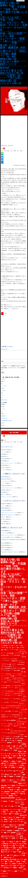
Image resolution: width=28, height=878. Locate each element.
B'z (17, 645)
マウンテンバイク (4, 723)
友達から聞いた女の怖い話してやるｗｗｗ (10, 551)
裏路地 (24, 841)
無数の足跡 (21, 811)
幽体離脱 (3, 404)
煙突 (24, 811)
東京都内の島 (3, 793)
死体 (15, 150)
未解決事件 (7, 791)
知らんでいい (21, 819)
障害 (13, 857)
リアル (2, 521)
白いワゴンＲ (4, 469)
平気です (11, 774)
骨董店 (15, 867)
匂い (12, 749)
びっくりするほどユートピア (8, 668)
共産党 (17, 745)
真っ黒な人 (3, 467)
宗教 (14, 42)
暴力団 (11, 789)
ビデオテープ (4, 716)
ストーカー (8, 695)
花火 (7, 838)
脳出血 (2, 832)
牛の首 (5, 813)
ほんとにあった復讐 (5, 77)
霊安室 (18, 861)
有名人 (15, 789)
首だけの (22, 865)
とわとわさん (20, 664)
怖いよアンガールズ (21, 781)
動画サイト (8, 750)
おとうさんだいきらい (5, 481)
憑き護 (17, 785)
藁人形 (21, 838)
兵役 (20, 746)
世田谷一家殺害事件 (15, 738)
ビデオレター (11, 716)
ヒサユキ (3, 714)
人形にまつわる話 (9, 17)
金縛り (23, 851)
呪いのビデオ (21, 753)
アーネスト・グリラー (5, 675)
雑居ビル (2, 861)
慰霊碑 (13, 785)
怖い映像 (24, 32)
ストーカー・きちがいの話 (13, 28)
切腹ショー (3, 494)
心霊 (7, 779)
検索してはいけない (4, 795)
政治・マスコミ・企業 (14, 25)
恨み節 (2, 422)
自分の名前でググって (20, 832)
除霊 (24, 855)
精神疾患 (2, 826)
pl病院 (10, 647)
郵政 (20, 851)
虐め (25, 837)
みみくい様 (3, 670)
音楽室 (14, 863)
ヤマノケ (2, 729)
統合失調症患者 (3, 830)
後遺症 (26, 777)
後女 (22, 778)
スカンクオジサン (18, 693)
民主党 (22, 804)
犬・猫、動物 (17, 19)
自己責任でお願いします (14, 13)
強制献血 (23, 776)
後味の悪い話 (8, 80)
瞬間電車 (15, 819)
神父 (11, 821)
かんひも (22, 654)
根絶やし (18, 793)
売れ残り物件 (4, 458)
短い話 (5, 821)
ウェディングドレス (17, 678)
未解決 (2, 791)
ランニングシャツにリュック (17, 731)
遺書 (20, 849)
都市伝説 (4, 68)
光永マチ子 (23, 742)
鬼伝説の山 (3, 547)
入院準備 (23, 744)
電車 (11, 861)
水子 (6, 806)
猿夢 (10, 813)
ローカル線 (16, 736)
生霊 (7, 817)
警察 (1, 845)
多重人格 (3, 763)
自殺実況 (17, 835)
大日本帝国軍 (13, 763)
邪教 (2, 454)
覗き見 (14, 843)
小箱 (14, 771)
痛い (21, 817)
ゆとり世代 (17, 670)
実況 (17, 767)
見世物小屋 (5, 843)
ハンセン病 (24, 709)
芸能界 (13, 838)
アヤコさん (8, 674)
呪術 (14, 755)
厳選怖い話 (6, 5)
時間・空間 (11, 9)
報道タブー (21, 761)
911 (14, 645)
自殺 (22, 833)
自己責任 (19, 834)
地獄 (23, 757)
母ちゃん (17, 802)
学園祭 (9, 767)
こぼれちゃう (14, 660)
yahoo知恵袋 (22, 647)
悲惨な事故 (4, 785)
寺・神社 (11, 56)
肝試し (25, 830)
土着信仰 (19, 757)
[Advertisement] (14, 130)
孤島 (6, 767)
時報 (16, 787)
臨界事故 (13, 832)
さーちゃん (22, 662)
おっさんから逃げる (17, 652)
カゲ (2, 411)
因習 (7, 757)
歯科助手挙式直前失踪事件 (8, 797)
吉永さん (2, 753)
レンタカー (21, 734)
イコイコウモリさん (18, 675)
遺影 (18, 849)
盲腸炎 (5, 819)
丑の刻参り (3, 738)
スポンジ (20, 695)
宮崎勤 (20, 767)
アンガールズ (14, 673)
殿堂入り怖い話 (9, 3)
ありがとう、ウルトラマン (6, 496)
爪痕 (1, 813)
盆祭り (2, 819)
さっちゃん (21, 660)
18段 (2, 645)
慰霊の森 (9, 785)
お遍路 (26, 652)
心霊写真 (18, 779)
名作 (7, 753)
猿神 (13, 813)
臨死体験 (8, 832)
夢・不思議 (18, 6)
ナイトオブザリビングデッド (13, 705)
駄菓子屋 (11, 867)
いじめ (16, 649)
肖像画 (21, 830)
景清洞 (2, 460)
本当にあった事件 (9, 61)
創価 (11, 748)
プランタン (20, 716)
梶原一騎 (22, 793)
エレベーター (21, 680)
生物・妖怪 (19, 47)
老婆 (13, 830)
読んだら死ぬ (22, 843)
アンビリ (20, 674)
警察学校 (10, 845)
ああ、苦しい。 (5, 649)
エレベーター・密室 (12, 38)
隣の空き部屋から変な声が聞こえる (10, 859)
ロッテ (8, 736)
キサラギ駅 (3, 685)
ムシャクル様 (20, 724)
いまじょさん (22, 651)
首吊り (2, 867)
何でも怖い (16, 78)
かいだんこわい (5, 655)
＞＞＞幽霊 (14, 871)
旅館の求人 (3, 523)
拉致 (26, 785)
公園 (14, 746)
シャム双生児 (21, 691)
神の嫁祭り (3, 490)
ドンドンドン (3, 705)
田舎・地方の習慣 (11, 33)
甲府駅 (14, 817)
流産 (19, 809)
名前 (2, 361)
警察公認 (5, 845)
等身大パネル (12, 825)
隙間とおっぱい (8, 857)
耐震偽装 (17, 830)
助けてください (21, 748)
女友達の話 (3, 415)
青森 (21, 861)
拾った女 (3, 549)
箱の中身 (3, 543)
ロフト (12, 736)
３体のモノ (3, 379)
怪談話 (20, 783)
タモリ (2, 698)
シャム (15, 690)
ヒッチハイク (4, 532)
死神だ (12, 801)
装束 (17, 841)
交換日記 (9, 740)
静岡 (24, 861)
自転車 (21, 836)
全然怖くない (3, 745)
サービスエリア (10, 691)
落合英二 (17, 837)
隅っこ (2, 857)
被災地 (11, 841)
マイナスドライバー (22, 721)
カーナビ (23, 681)
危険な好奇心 (4, 449)
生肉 (1, 817)
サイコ (20, 16)
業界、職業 (7, 47)
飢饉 (14, 865)
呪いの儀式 (3, 755)
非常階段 (2, 863)
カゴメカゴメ (17, 682)
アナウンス (3, 673)
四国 (1, 757)
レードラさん (3, 736)
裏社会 (20, 841)
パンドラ (24, 712)
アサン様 (23, 671)
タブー (25, 696)
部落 (17, 851)
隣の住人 (3, 425)
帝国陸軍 (2, 774)
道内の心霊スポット (6, 849)
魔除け (5, 871)
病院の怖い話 (8, 59)
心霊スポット (12, 780)
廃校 (8, 776)
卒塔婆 (19, 751)
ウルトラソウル (3, 679)
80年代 (9, 645)
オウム (2, 681)
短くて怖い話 (22, 61)
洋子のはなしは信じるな (13, 809)
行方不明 (7, 841)
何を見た (3, 406)
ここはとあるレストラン (5, 658)
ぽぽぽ (23, 668)
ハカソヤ (17, 707)
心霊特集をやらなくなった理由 (6, 781)
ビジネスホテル (16, 714)
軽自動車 (11, 847)
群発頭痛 (9, 830)
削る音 (2, 413)
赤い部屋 (22, 845)
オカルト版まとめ (11, 70)
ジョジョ (7, 693)
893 (12, 645)
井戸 (6, 740)
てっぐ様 (8, 664)
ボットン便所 (3, 720)
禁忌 (1, 824)
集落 (25, 859)
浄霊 (25, 809)
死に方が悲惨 (18, 797)
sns (13, 647)
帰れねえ (7, 774)
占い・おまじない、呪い (13, 22)
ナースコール (12, 707)
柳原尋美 (13, 793)
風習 (26, 863)
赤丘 (2, 393)
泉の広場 (5, 809)
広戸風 (2, 388)
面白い (6, 863)
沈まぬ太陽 (24, 807)
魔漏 (1, 870)
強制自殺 (3, 465)
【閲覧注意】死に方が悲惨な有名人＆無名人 (10, 539)
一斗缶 (25, 736)
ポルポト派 (18, 720)
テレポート (24, 700)
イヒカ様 (3, 390)
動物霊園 (2, 749)
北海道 (15, 750)
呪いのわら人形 (15, 753)
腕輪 (5, 832)
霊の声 (14, 861)
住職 (15, 740)
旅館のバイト (11, 787)
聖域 (2, 456)
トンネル (6, 702)
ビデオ (22, 714)
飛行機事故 (11, 865)
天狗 (5, 765)
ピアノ (16, 716)
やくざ (12, 670)
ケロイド (23, 685)
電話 (8, 861)
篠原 (2, 492)
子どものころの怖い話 (5, 31)
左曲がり (22, 770)
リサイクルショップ (12, 733)
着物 (12, 819)
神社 (21, 150)
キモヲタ (12, 685)
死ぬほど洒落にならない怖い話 (8, 0)
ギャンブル (18, 685)
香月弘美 (6, 867)
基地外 (13, 761)
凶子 (26, 746)
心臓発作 (3, 780)
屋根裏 (17, 770)
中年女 (21, 738)
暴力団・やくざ (8, 45)
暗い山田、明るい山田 (5, 789)
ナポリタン (24, 705)
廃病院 (11, 776)
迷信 (17, 847)
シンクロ (3, 409)
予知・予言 (7, 19)
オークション (10, 681)
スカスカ (11, 692)
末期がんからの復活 (19, 791)
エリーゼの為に (14, 679)
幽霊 (24, 774)
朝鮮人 (18, 789)
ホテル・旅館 (7, 36)
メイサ (2, 725)
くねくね (23, 656)
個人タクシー (15, 742)
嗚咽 (22, 755)
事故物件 (2, 740)
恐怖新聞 (24, 783)
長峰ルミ (4, 855)
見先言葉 (10, 843)
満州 (4, 811)
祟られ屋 (18, 821)
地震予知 (5, 761)
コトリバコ (3, 452)
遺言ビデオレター (5, 851)
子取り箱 (2, 767)
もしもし (8, 670)
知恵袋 (2, 821)
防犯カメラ (17, 855)
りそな (22, 670)
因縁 (4, 757)
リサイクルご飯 (3, 732)
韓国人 (10, 863)
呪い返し (8, 755)
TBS (18, 647)
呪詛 (17, 755)
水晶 (12, 806)
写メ (23, 745)
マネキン (15, 723)
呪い (10, 753)
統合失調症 (21, 828)
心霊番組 (15, 782)
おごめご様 (10, 653)
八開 (11, 745)
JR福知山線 (3, 647)
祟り (2, 383)
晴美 (19, 787)
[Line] (14, 153)
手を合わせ (22, 785)
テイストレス (23, 698)
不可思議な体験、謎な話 (6, 420)
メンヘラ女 (7, 726)
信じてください (3, 742)
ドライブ (21, 703)
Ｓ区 (18, 870)
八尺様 (8, 746)
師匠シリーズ (8, 64)
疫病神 (17, 817)
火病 (11, 811)
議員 (13, 845)
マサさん (10, 724)
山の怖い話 (20, 41)
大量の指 (23, 763)
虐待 (25, 839)
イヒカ (2, 677)
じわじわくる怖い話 (10, 83)
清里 (1, 811)
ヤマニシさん (22, 727)
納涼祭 (2, 381)
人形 (13, 740)
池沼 (19, 806)
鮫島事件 (9, 870)
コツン (16, 687)
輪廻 (14, 847)
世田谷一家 (8, 738)
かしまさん (17, 655)
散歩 (6, 787)
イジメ (24, 676)
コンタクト (22, 689)
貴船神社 (17, 845)
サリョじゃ (3, 690)
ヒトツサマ (3, 386)
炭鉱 (17, 811)
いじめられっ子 (21, 649)
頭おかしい (21, 863)
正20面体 (15, 795)
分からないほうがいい (5, 747)
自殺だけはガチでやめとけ (8, 836)
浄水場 (22, 809)
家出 (24, 769)
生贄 (4, 817)
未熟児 (25, 789)
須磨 (17, 863)
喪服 (20, 755)
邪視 (2, 530)
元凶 (19, 742)
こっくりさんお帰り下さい (5, 660)
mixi (7, 647)
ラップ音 (7, 729)
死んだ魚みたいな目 (21, 799)
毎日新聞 (22, 802)
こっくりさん (13, 658)
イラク (10, 677)
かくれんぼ (7, 150)
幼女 (15, 774)
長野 (8, 855)
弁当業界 (18, 776)
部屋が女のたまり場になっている (8, 514)
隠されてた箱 (4, 399)
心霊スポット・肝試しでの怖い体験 (14, 52)
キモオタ (8, 685)
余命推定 (19, 740)
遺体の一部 (14, 849)
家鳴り (2, 770)
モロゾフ (16, 726)
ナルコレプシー (5, 707)
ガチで (23, 683)
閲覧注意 (11, 855)
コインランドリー (11, 687)
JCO (22, 645)
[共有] (14, 162)
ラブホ (11, 729)
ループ (19, 732)
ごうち (2, 395)
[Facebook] (14, 158)
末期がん (12, 791)
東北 (7, 793)
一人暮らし (6, 41)
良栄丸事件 (3, 837)
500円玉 (5, 645)
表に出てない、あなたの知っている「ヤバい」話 (12, 66)
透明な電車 (25, 847)
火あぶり (7, 811)
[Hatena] (14, 160)
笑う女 (7, 824)
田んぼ (10, 817)
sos (15, 647)
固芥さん (14, 757)
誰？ (2, 397)
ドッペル (15, 702)
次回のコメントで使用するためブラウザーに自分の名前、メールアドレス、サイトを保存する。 (13, 367)
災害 (14, 811)
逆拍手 (20, 847)
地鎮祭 (24, 759)
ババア (16, 711)
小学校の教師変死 (9, 770)
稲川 (4, 825)
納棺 (16, 827)
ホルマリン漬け (23, 718)
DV (2, 150)
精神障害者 (12, 826)
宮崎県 (24, 767)
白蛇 (24, 817)
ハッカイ (22, 707)
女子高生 (22, 765)
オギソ (5, 682)
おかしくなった (3, 652)
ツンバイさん (16, 698)
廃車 (14, 776)
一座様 (21, 736)
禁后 (25, 823)
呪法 (12, 755)
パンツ (20, 712)
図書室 (10, 757)
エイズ (9, 680)
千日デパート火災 (21, 749)
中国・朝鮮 (3, 8)
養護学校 (18, 865)
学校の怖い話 (3, 55)
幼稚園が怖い (19, 774)
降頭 (21, 855)
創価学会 (14, 747)
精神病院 (7, 827)
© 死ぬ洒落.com (4, 876)
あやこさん (12, 649)
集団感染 (21, 859)
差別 (22, 772)
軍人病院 (6, 847)
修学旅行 (9, 742)
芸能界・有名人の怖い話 (20, 49)
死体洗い (5, 801)
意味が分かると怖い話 (11, 73)
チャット (11, 698)
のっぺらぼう (8, 666)
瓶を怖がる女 (23, 815)
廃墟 (5, 776)
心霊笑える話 (3, 74)
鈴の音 (23, 853)
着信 (9, 819)
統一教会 (19, 826)
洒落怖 (13, 4)
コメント (4, 349)
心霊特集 (22, 780)
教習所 (2, 787)
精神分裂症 (21, 825)
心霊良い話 (14, 75)
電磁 (6, 861)
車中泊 (2, 847)
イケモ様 (12, 676)
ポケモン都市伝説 (11, 720)
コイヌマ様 (4, 687)
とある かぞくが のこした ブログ (9, 463)
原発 (25, 751)
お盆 (23, 653)
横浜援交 (11, 795)
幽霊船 (2, 776)
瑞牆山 (21, 813)
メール (12, 725)
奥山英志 (11, 765)
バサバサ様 (8, 711)
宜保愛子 (13, 767)
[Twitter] (14, 155)
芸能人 (10, 837)
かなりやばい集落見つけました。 (8, 537)
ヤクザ (20, 725)
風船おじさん (4, 865)
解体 (18, 843)
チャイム (6, 698)
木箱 (22, 789)
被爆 (14, 841)
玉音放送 (16, 813)
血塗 (3, 841)
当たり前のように (5, 418)
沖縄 (1, 809)
